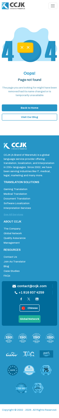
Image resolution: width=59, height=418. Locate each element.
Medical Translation (15, 193)
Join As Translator (15, 261)
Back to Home (29, 107)
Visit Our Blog (29, 117)
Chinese (33, 308)
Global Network (13, 233)
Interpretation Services (17, 208)
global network (29, 319)
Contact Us (10, 256)
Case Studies (12, 271)
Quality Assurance (15, 238)
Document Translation (17, 198)
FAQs (7, 275)
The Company (12, 228)
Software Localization (16, 203)
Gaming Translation (15, 189)
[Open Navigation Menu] (52, 6)
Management (12, 242)
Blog (6, 266)
